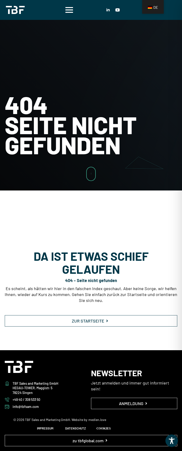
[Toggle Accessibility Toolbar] (171, 440)
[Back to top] (170, 230)
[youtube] (117, 10)
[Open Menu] (69, 10)
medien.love (97, 420)
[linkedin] (108, 10)
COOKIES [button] (103, 428)
